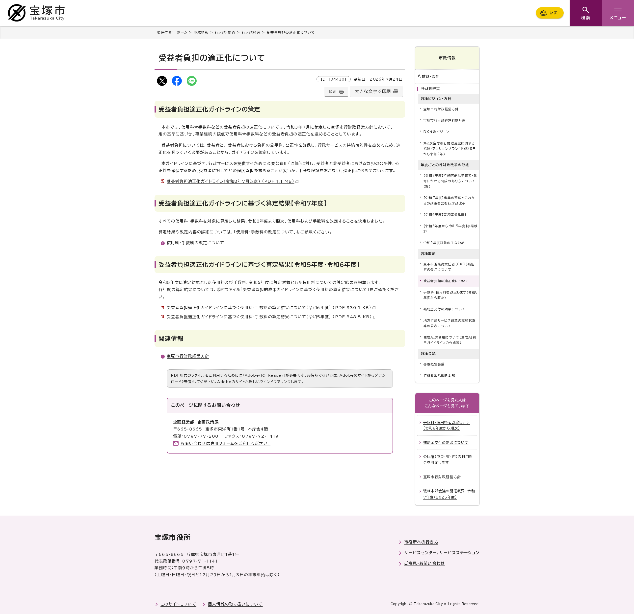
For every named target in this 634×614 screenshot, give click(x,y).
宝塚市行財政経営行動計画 (444, 120)
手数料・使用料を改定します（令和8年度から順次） (450, 295)
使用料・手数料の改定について (195, 243)
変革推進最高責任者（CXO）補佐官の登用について (449, 267)
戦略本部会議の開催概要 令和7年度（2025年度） (449, 494)
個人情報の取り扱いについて (235, 604)
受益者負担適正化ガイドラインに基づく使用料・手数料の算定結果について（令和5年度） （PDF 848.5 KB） (269, 317)
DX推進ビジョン (436, 132)
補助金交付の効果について (444, 309)
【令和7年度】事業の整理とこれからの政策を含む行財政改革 (449, 200)
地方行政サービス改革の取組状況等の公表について (449, 323)
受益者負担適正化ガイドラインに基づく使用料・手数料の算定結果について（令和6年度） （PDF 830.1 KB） (269, 308)
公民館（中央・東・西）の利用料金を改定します (448, 459)
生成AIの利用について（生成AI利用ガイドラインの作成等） (449, 340)
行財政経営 (251, 32)
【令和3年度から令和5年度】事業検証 (450, 229)
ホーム (182, 32)
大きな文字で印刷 (373, 91)
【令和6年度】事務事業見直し (445, 214)
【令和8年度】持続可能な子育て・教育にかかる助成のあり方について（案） (450, 181)
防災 (554, 13)
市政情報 (201, 32)
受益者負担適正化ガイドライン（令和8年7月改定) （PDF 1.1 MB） (230, 181)
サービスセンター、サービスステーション (441, 553)
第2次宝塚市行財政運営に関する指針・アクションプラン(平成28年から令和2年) (449, 149)
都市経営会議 (434, 364)
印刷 (332, 91)
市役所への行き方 (421, 542)
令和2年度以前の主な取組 (444, 243)
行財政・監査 (225, 32)
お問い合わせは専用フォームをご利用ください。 (225, 443)
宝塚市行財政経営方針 (188, 356)
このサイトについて (178, 604)
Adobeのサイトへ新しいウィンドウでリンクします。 (260, 382)
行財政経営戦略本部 (439, 375)
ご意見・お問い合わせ (424, 563)
